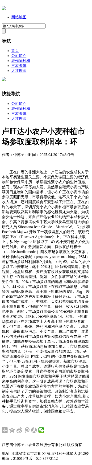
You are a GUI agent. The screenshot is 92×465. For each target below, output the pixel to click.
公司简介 (18, 56)
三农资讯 (18, 66)
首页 (15, 51)
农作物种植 (20, 61)
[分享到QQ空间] (12, 430)
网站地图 (18, 17)
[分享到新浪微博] (19, 430)
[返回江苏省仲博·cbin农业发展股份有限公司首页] (4, 9)
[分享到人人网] (34, 430)
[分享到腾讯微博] (27, 430)
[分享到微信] (41, 430)
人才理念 (18, 71)
